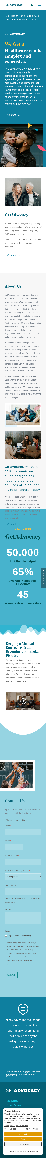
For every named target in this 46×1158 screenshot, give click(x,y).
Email (8, 841)
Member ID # (10, 885)
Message (9, 909)
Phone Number (12, 856)
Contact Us (13, 115)
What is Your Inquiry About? (17, 871)
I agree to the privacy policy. (20, 936)
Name (8, 826)
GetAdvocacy (12, 1101)
